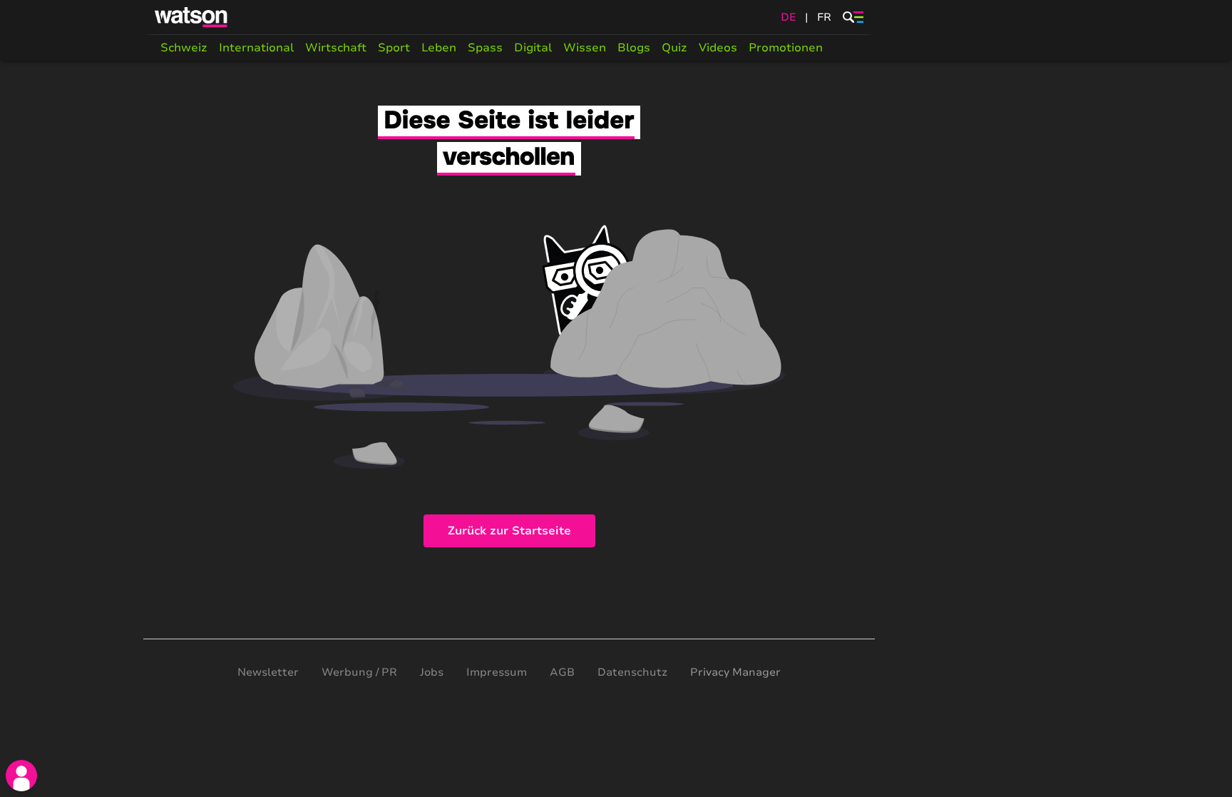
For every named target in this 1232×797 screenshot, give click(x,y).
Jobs (431, 672)
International (256, 48)
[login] (21, 775)
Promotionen (786, 48)
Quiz (674, 48)
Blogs (633, 48)
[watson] (192, 17)
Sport (394, 48)
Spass (485, 48)
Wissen (584, 48)
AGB (562, 672)
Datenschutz (632, 672)
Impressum (496, 672)
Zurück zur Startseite (509, 531)
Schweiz (183, 48)
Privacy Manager (735, 672)
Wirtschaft (335, 48)
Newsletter (268, 672)
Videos (718, 48)
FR (824, 17)
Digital (533, 48)
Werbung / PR (359, 672)
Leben (438, 48)
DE (788, 17)
